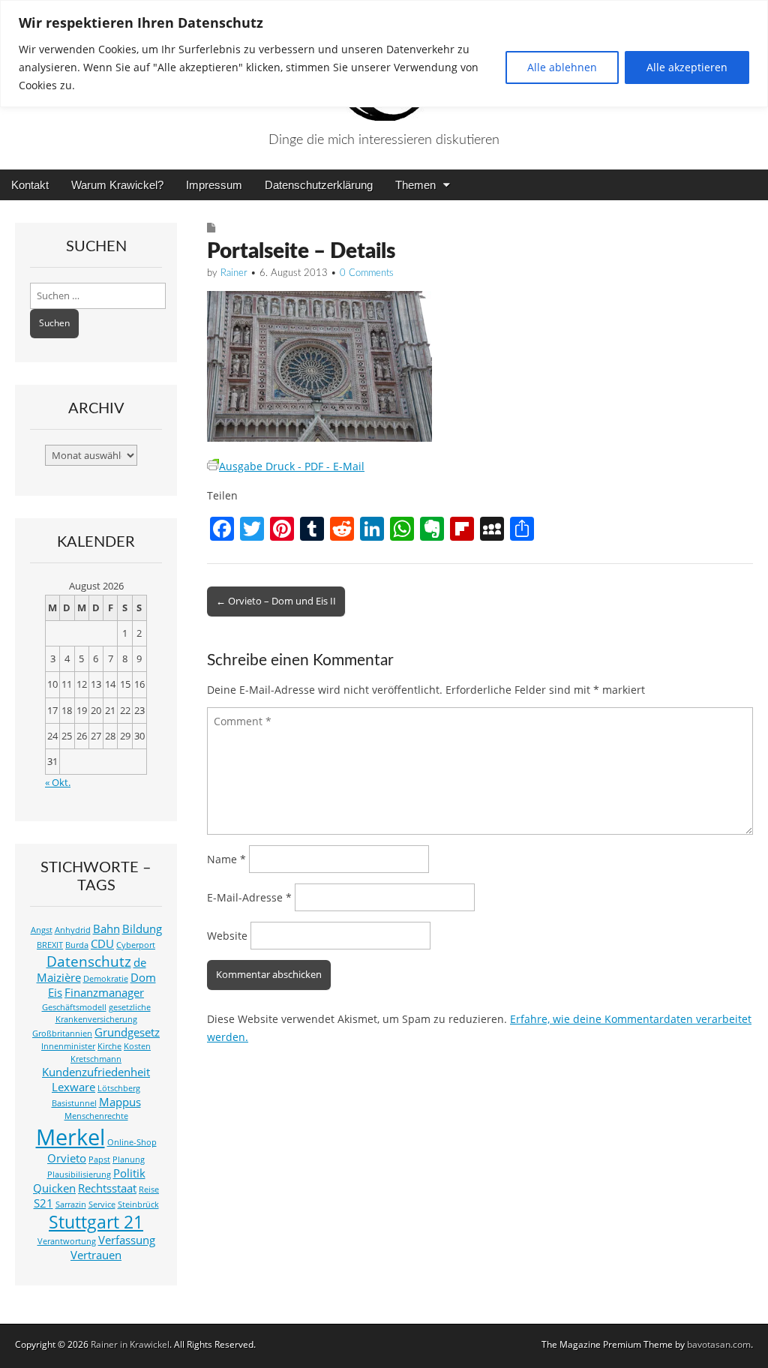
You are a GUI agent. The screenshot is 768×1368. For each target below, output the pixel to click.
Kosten (137, 1046)
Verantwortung (67, 1241)
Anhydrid (73, 930)
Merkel (70, 1137)
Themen (415, 184)
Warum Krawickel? (117, 184)
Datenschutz (88, 961)
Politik (129, 1173)
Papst (99, 1159)
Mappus (120, 1102)
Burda (76, 945)
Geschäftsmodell (74, 1007)
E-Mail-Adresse (249, 897)
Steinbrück (138, 1204)
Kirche (110, 1046)
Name (226, 859)
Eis (55, 992)
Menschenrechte (96, 1116)
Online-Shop (132, 1142)
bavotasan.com (719, 1344)
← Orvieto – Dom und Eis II (276, 601)
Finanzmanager (104, 992)
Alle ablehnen (562, 67)
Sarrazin (71, 1204)
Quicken (54, 1188)
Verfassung (126, 1240)
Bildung (142, 929)
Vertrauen (96, 1255)
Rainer (234, 273)
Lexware (73, 1087)
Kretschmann (96, 1059)
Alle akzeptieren (687, 67)
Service (102, 1204)
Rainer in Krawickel (130, 1344)
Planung (128, 1159)
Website (227, 935)
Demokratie (105, 979)
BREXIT (50, 945)
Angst (41, 930)
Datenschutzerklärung (319, 184)
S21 (43, 1203)
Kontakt (30, 184)
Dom (143, 978)
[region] (384, 53)
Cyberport (135, 945)
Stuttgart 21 (96, 1222)
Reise (149, 1189)
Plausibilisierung (79, 1174)
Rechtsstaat (107, 1188)
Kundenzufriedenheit (96, 1072)
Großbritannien (62, 1033)
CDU (102, 944)
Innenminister (68, 1046)
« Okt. (57, 782)
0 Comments (367, 273)
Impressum (214, 184)
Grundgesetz (127, 1032)
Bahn (106, 929)
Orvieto (66, 1158)
